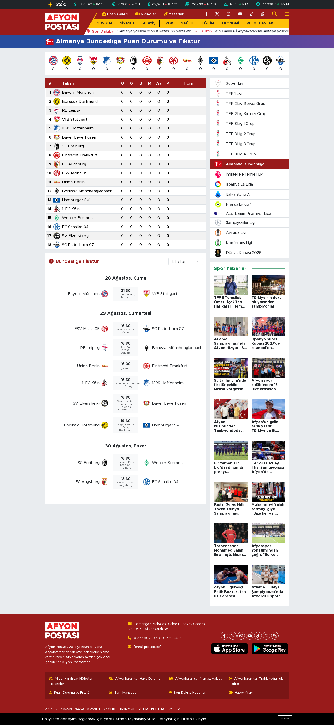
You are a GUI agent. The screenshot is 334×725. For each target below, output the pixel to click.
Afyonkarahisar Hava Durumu (137, 678)
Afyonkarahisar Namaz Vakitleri (199, 678)
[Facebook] (224, 636)
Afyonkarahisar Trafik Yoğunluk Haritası (256, 681)
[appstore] (229, 648)
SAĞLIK (187, 23)
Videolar (148, 14)
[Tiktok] (258, 636)
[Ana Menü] (285, 14)
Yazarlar (176, 14)
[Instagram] (241, 636)
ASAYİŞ (149, 23)
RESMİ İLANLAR (260, 23)
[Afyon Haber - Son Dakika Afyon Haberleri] (62, 22)
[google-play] (270, 648)
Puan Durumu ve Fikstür (72, 692)
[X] (233, 636)
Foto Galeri (117, 14)
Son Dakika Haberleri (190, 692)
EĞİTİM (208, 23)
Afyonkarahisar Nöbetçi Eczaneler (70, 681)
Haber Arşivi (244, 692)
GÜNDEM (104, 23)
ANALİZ (51, 709)
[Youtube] (249, 636)
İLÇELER (173, 709)
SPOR (168, 23)
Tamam (284, 718)
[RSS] (275, 636)
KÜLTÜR (157, 709)
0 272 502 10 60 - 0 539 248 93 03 (162, 638)
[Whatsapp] (266, 636)
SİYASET (127, 23)
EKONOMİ (230, 23)
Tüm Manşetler (126, 692)
